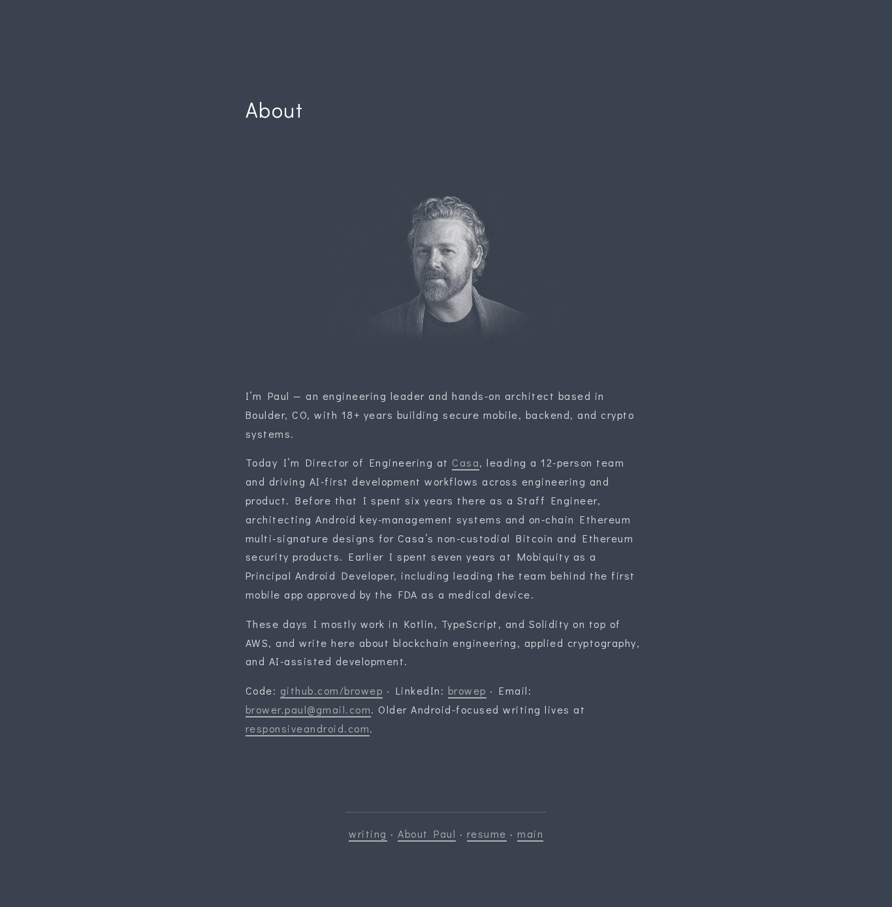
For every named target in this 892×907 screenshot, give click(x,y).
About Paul (427, 833)
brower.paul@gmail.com (309, 709)
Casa (465, 462)
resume (487, 833)
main (530, 833)
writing (368, 833)
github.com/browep (331, 690)
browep (467, 690)
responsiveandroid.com (308, 728)
